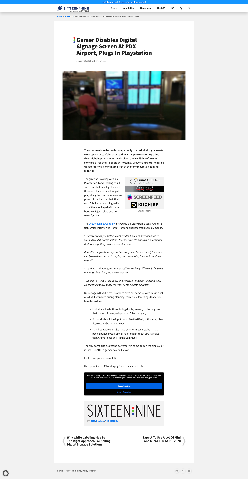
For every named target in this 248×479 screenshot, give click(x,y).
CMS (93, 421)
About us (70, 470)
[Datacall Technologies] (144, 189)
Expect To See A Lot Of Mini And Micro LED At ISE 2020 (162, 439)
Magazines (145, 8)
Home (59, 16)
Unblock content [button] (124, 386)
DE (172, 8)
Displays (100, 421)
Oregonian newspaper (101, 224)
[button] (189, 8)
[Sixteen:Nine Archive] (124, 416)
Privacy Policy (81, 470)
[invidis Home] (72, 8)
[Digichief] (144, 205)
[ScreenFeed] (144, 197)
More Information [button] (124, 392)
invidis (61, 470)
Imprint (92, 470)
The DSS (161, 8)
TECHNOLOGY (111, 421)
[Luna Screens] (144, 181)
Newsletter (128, 8)
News (114, 8)
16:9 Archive (69, 16)
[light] (181, 8)
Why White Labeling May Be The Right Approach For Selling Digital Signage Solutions (88, 441)
